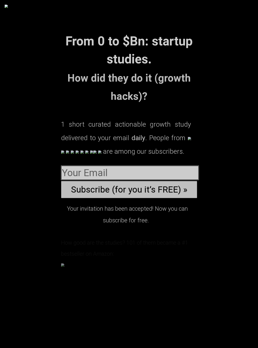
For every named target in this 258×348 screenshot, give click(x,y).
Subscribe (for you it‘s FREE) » (129, 189)
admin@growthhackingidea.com (134, 329)
